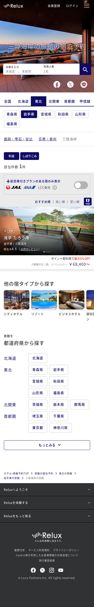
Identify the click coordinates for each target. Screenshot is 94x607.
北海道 (23, 101)
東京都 (37, 427)
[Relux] (13, 4)
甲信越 (85, 101)
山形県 (80, 114)
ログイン (72, 6)
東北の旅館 (65, 473)
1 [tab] (44, 251)
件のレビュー (30, 249)
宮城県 (46, 114)
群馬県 (79, 404)
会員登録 (54, 6)
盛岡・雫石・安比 (18, 138)
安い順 (75, 201)
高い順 (60, 201)
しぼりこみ (29, 156)
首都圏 (69, 101)
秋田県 (63, 114)
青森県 (12, 114)
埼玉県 (37, 415)
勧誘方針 (19, 550)
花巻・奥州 (48, 138)
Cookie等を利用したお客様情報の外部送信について (47, 555)
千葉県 (58, 415)
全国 (7, 101)
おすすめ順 (43, 201)
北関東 (54, 101)
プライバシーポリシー (66, 550)
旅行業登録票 (47, 560)
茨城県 (37, 404)
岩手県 (29, 114)
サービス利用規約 (39, 550)
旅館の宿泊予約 (44, 473)
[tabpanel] (47, 231)
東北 (38, 101)
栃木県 (58, 404)
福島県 (12, 123)
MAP (88, 201)
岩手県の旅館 (12, 478)
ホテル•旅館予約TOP (16, 473)
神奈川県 (60, 427)
